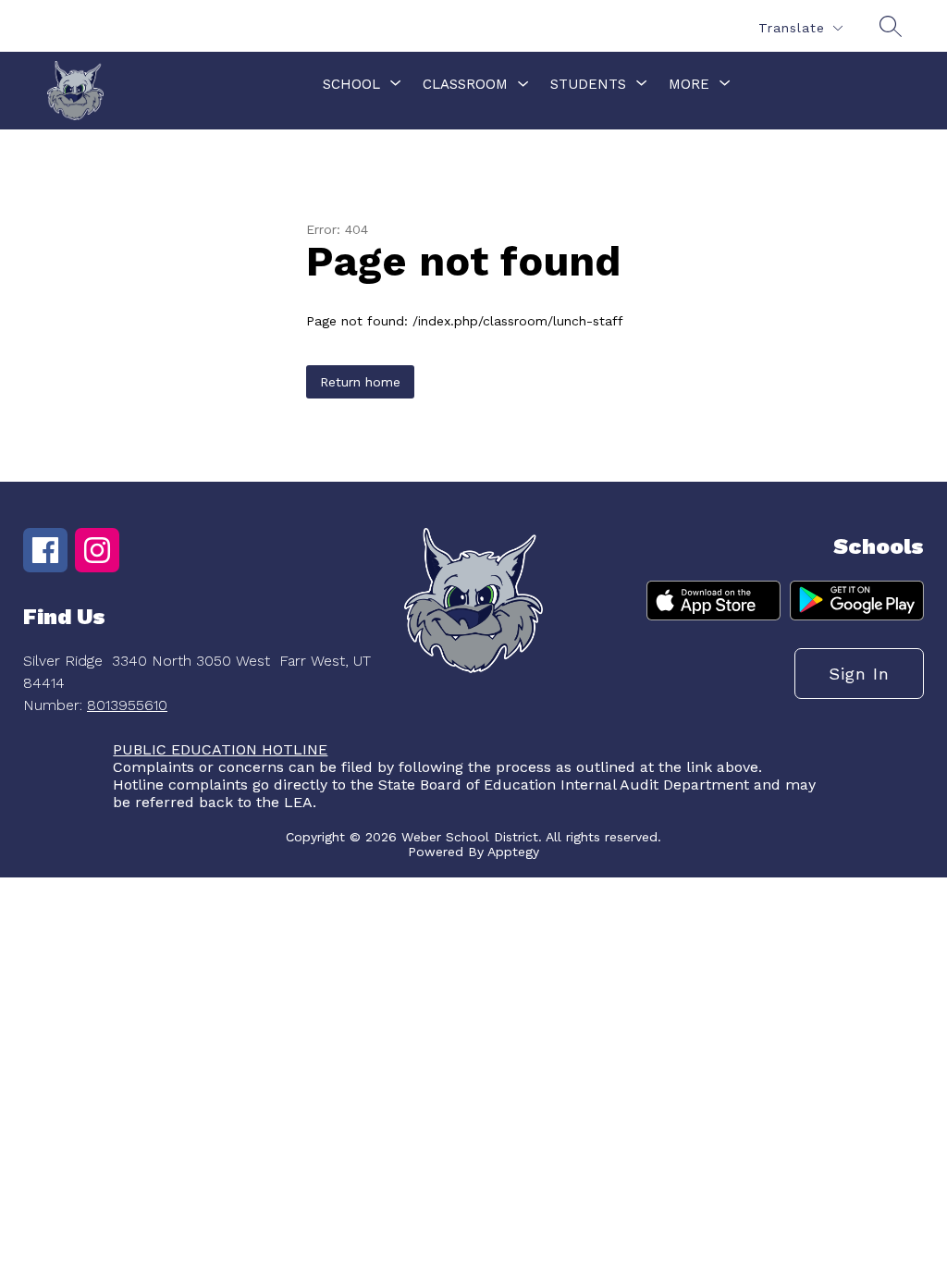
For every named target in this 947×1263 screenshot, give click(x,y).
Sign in (859, 673)
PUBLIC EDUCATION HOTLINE (220, 749)
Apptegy (513, 851)
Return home (360, 381)
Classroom (465, 84)
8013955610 (127, 705)
